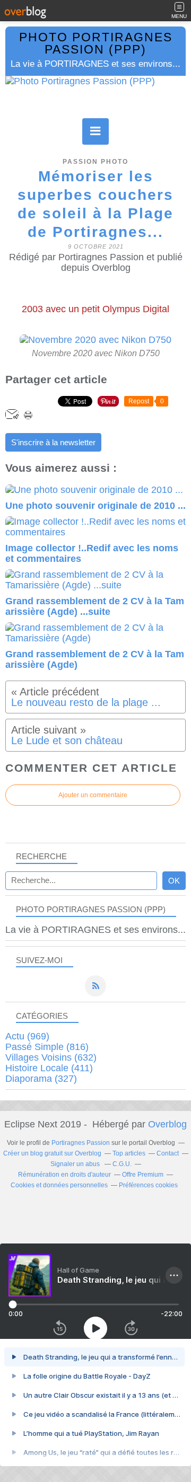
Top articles (128, 1153)
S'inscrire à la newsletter (53, 442)
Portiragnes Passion (80, 1142)
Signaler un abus (75, 1164)
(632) (51, 1057)
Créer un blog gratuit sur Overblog (52, 1153)
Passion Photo (95, 161)
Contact (168, 1153)
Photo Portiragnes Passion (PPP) (95, 43)
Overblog (167, 1124)
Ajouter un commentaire (92, 795)
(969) (27, 1036)
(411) (49, 1068)
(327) (41, 1078)
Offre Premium (142, 1174)
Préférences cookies (148, 1185)
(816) (47, 1047)
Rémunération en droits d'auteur (64, 1174)
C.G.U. (122, 1164)
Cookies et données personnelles (59, 1185)
